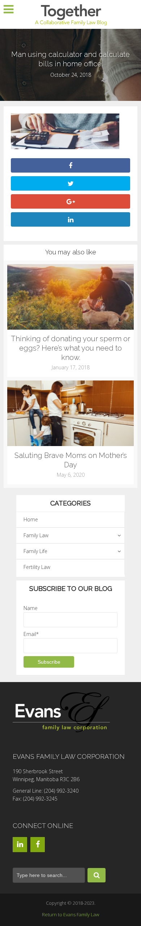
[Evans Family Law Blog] (70, 14)
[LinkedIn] (20, 844)
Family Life (35, 551)
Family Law (36, 535)
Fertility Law (37, 567)
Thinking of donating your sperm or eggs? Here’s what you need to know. (70, 348)
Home (31, 519)
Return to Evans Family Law (70, 914)
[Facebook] (37, 844)
